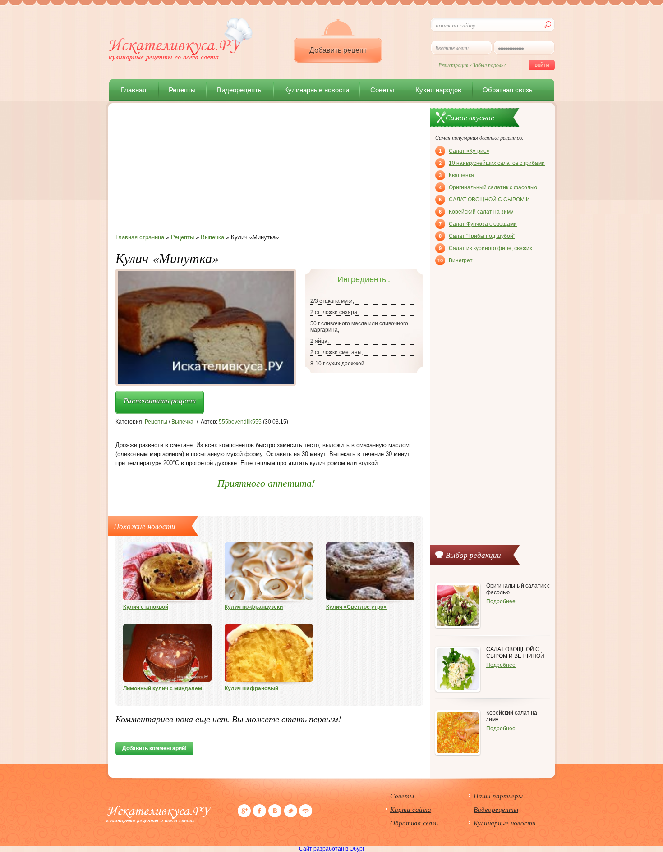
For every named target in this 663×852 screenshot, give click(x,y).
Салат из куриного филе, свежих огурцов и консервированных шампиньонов (485, 249)
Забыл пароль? (489, 64)
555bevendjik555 (240, 422)
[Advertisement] (266, 171)
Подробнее (501, 601)
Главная (133, 90)
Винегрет (455, 260)
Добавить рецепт (338, 50)
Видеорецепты (240, 90)
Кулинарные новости (316, 90)
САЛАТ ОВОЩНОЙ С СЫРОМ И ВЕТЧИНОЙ (484, 200)
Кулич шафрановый (251, 688)
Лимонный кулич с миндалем (162, 688)
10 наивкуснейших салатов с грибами (492, 163)
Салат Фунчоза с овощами (478, 224)
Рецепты (182, 90)
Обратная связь (508, 90)
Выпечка (182, 422)
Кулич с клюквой (145, 607)
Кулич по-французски (254, 607)
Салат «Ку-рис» (464, 151)
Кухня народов (438, 90)
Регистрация (453, 64)
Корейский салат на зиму (476, 212)
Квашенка (456, 175)
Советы (382, 90)
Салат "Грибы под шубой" (477, 236)
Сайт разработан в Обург (331, 849)
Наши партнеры (498, 795)
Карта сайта (410, 809)
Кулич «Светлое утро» (356, 607)
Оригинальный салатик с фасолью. (489, 187)
